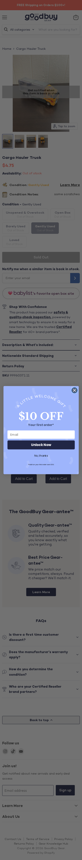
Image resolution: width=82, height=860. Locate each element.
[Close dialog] (74, 390)
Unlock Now (41, 444)
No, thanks (41, 456)
